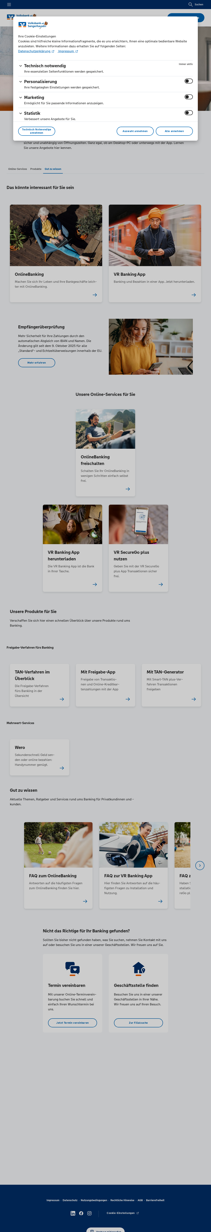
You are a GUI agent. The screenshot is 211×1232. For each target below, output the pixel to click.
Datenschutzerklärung (34, 51)
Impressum (66, 51)
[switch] (189, 81)
